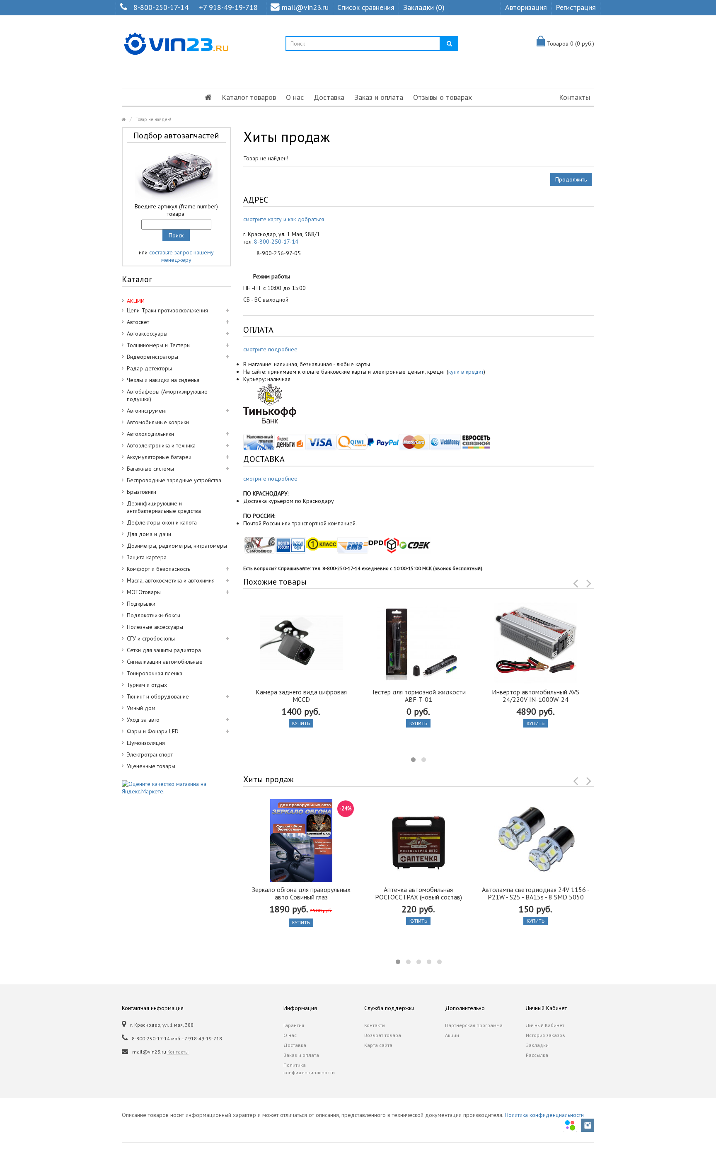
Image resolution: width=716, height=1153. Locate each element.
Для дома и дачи (149, 534)
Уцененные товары (151, 766)
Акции (452, 1035)
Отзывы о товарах (442, 97)
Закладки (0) (424, 7)
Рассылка (537, 1055)
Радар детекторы (149, 368)
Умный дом (141, 708)
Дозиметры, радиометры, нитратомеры (177, 545)
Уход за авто (143, 719)
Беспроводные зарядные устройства (174, 480)
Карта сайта (378, 1045)
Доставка (329, 97)
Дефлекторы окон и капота (162, 522)
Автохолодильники (150, 434)
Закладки (537, 1045)
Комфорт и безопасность (158, 569)
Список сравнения (365, 7)
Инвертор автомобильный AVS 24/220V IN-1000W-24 (535, 695)
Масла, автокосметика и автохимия (171, 580)
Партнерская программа (474, 1025)
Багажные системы (150, 468)
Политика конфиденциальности (309, 1069)
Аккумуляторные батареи (159, 457)
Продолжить (571, 179)
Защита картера (147, 557)
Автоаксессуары (147, 333)
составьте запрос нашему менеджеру (181, 256)
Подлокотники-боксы (153, 615)
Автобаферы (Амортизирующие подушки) (167, 395)
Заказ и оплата (378, 97)
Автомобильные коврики (158, 422)
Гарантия (293, 1025)
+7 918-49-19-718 (228, 7)
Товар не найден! (153, 119)
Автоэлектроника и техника (161, 445)
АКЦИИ (136, 301)
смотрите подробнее (270, 349)
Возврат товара (382, 1035)
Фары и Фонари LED (153, 731)
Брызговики (141, 492)
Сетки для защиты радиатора (164, 650)
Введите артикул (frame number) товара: (176, 210)
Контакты (574, 97)
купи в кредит (466, 371)
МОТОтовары (144, 592)
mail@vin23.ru (305, 7)
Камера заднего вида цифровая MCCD (301, 695)
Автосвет (138, 322)
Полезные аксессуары (155, 627)
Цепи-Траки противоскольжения (167, 310)
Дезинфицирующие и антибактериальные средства (164, 507)
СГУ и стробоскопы (151, 638)
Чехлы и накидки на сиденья (163, 380)
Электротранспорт (150, 754)
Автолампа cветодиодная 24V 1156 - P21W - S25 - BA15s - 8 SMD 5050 (536, 893)
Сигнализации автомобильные (165, 661)
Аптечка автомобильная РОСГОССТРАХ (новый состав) (418, 893)
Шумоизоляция (146, 743)
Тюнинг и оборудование (158, 696)
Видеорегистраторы (152, 356)
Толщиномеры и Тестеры (159, 345)
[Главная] (208, 97)
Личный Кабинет (545, 1025)
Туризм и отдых (147, 685)
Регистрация (576, 7)
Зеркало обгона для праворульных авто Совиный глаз (301, 893)
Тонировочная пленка (154, 673)
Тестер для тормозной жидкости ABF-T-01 (418, 695)
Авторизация (526, 7)
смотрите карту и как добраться (283, 219)
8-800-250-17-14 (161, 7)
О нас (295, 97)
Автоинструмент (147, 410)
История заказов (545, 1035)
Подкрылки (141, 603)
